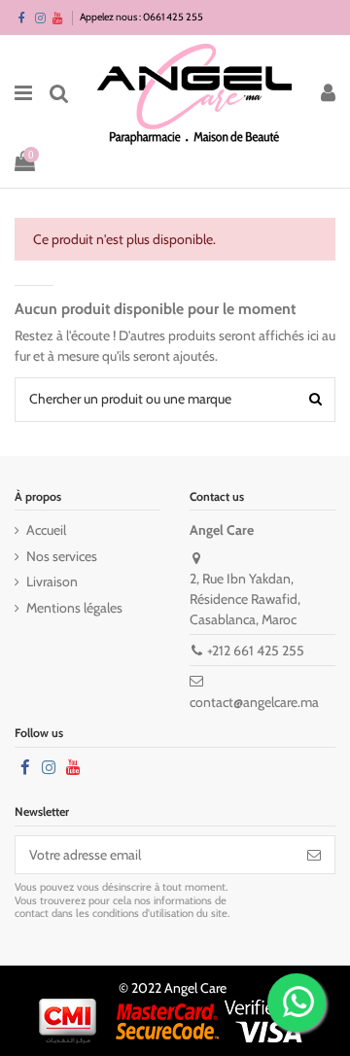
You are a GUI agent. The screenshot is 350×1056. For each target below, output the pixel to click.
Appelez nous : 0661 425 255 (141, 17)
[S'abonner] (314, 854)
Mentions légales (74, 607)
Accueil (46, 530)
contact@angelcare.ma (254, 702)
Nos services (61, 556)
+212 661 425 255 (255, 650)
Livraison (52, 581)
